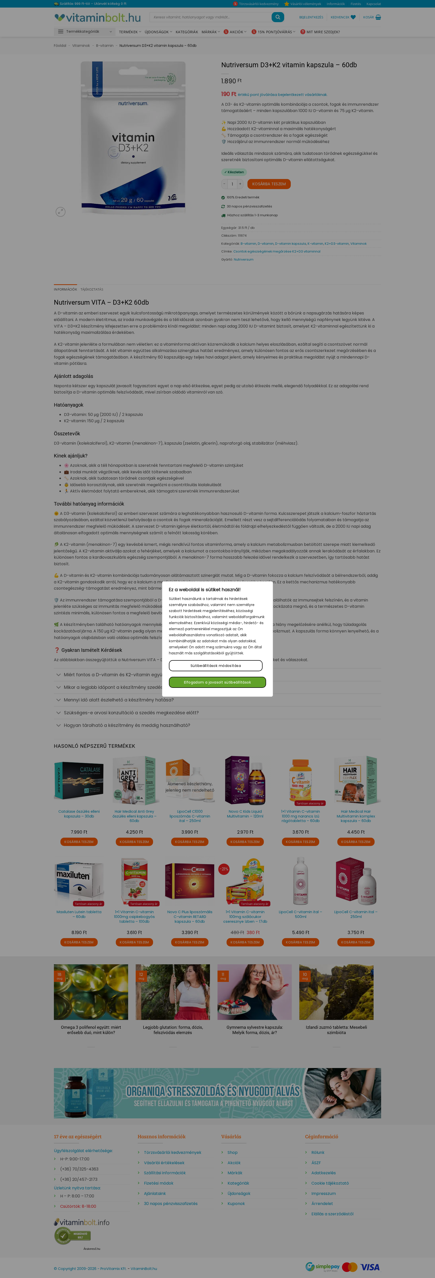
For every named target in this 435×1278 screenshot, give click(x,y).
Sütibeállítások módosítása (216, 665)
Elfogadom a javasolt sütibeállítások (217, 682)
